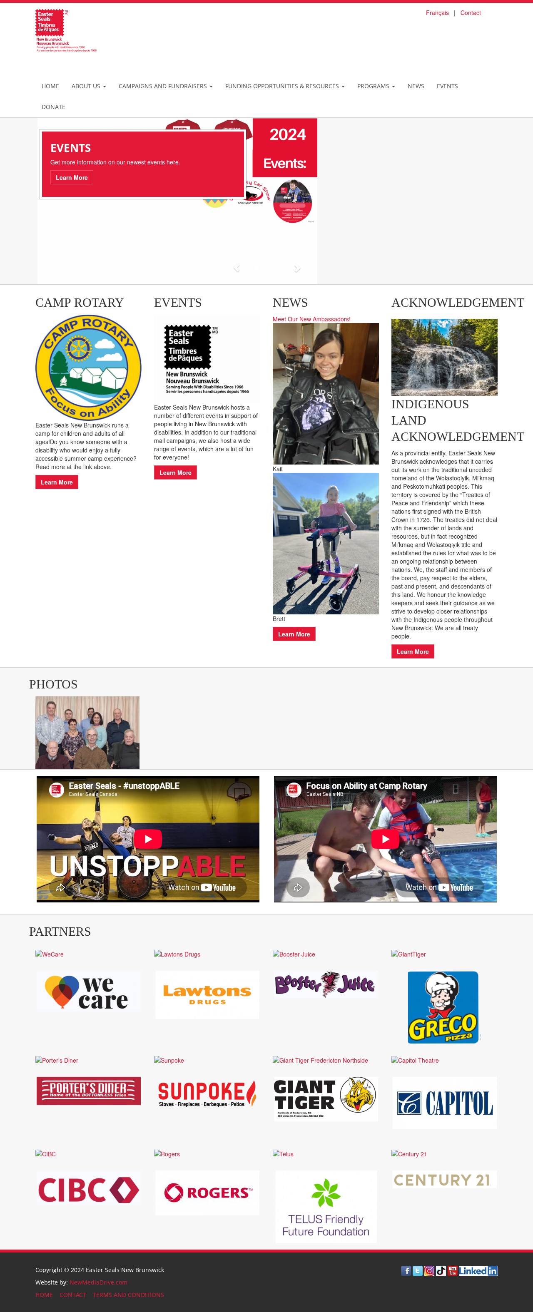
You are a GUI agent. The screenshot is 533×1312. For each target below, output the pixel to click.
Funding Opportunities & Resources (283, 86)
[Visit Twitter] (418, 1270)
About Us (87, 86)
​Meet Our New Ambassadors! (312, 319)
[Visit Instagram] (429, 1270)
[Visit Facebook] (406, 1270)
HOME (44, 1295)
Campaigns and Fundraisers (164, 86)
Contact (471, 12)
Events (447, 86)
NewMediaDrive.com (98, 1282)
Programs (374, 86)
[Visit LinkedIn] (478, 1270)
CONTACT (73, 1295)
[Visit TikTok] (441, 1270)
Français (437, 12)
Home (50, 86)
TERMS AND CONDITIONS (128, 1295)
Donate (53, 107)
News (416, 86)
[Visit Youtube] (453, 1270)
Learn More (69, 177)
